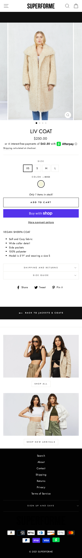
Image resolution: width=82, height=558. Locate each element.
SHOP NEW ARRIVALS (41, 442)
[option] (41, 71)
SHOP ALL (41, 383)
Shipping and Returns (41, 267)
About (41, 462)
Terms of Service (41, 493)
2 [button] (40, 123)
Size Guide (41, 275)
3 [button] (43, 123)
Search (41, 456)
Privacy (41, 487)
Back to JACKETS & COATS (44, 313)
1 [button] (37, 123)
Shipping (7, 148)
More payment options (41, 222)
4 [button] (46, 123)
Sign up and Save (41, 505)
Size (41, 161)
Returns (41, 481)
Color (41, 176)
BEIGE (41, 184)
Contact (41, 468)
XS (27, 168)
